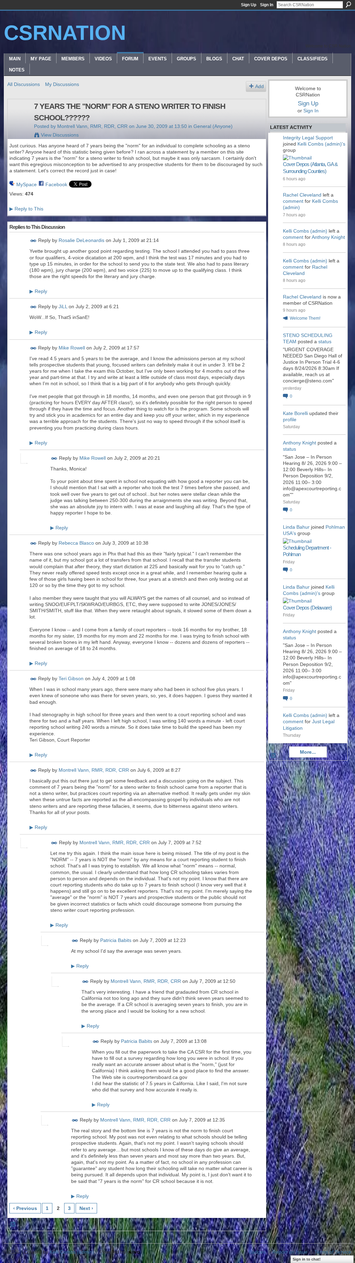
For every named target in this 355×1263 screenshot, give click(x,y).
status (324, 341)
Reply (38, 291)
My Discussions (62, 84)
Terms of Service (332, 1252)
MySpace (26, 184)
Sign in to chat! (307, 1259)
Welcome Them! (305, 318)
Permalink (33, 240)
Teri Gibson (71, 678)
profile (289, 419)
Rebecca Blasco (76, 543)
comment (293, 201)
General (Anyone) (213, 126)
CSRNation (65, 32)
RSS (13, 1224)
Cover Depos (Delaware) (307, 608)
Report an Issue (290, 1252)
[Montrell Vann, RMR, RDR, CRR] (19, 121)
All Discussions (23, 84)
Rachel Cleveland (302, 195)
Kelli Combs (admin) (305, 231)
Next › (86, 1208)
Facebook (56, 184)
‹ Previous (25, 1208)
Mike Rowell (72, 348)
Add (259, 86)
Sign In (266, 4)
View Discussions (60, 135)
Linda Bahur (296, 527)
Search (348, 4)
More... (308, 752)
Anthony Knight (328, 237)
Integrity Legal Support (308, 137)
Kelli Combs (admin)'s (321, 144)
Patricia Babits (115, 940)
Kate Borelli (295, 413)
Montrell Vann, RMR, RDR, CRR (92, 126)
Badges (257, 1252)
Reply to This (26, 208)
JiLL (63, 307)
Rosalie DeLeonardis (81, 240)
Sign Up (248, 4)
